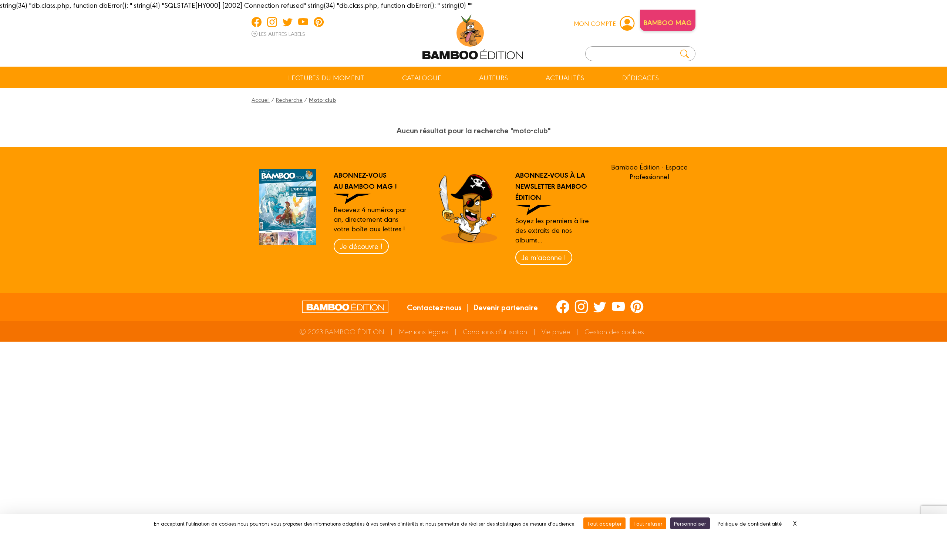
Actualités (565, 77)
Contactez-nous (434, 306)
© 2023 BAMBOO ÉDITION (341, 331)
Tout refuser (648, 523)
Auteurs (493, 77)
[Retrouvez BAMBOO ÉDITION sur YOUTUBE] (303, 22)
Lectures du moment (326, 77)
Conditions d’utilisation (495, 331)
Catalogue (421, 77)
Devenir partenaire (505, 306)
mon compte (595, 23)
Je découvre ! (361, 246)
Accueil (261, 99)
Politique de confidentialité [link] (750, 523)
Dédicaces (640, 77)
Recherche (289, 99)
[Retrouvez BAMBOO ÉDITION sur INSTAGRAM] (272, 22)
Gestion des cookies (614, 331)
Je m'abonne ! (544, 257)
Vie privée (556, 331)
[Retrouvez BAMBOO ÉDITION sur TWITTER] (288, 22)
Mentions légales (423, 331)
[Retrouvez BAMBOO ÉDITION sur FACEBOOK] (257, 22)
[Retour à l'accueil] (472, 35)
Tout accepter (604, 523)
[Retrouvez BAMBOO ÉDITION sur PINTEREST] (319, 22)
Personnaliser (690, 523)
